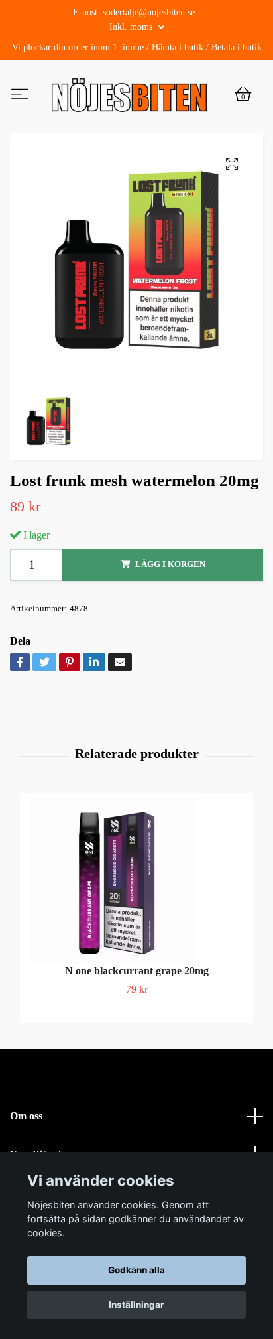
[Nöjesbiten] (159, 99)
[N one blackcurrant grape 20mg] (136, 910)
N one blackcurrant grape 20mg (137, 999)
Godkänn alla (136, 1270)
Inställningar (136, 1304)
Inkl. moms (132, 27)
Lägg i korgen (170, 593)
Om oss (26, 1144)
